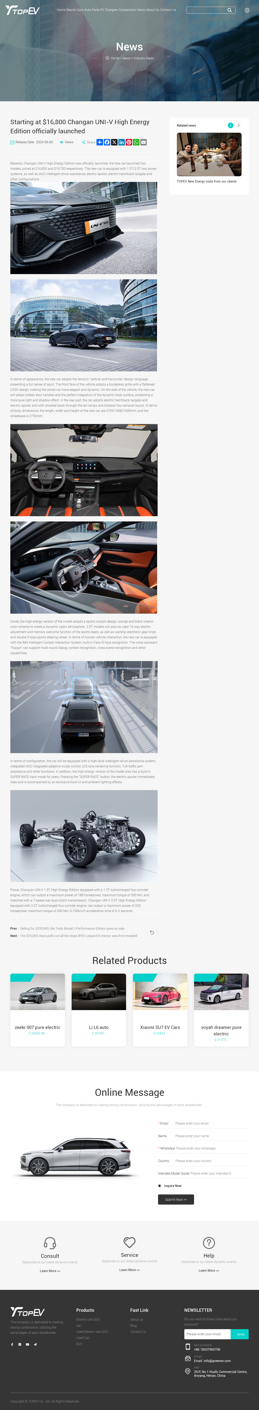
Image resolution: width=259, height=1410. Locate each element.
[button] (231, 125)
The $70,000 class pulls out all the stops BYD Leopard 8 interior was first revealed (78, 936)
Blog (133, 1326)
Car (78, 1326)
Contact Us (138, 1332)
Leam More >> (50, 1271)
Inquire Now (173, 1186)
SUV (79, 1344)
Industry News (144, 58)
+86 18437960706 (207, 1349)
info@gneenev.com (217, 1361)
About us (136, 1319)
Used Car (82, 1338)
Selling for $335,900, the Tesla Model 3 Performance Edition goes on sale (72, 928)
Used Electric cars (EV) (92, 1332)
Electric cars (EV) (88, 1319)
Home (115, 58)
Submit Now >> (176, 1200)
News (127, 58)
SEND (241, 1334)
